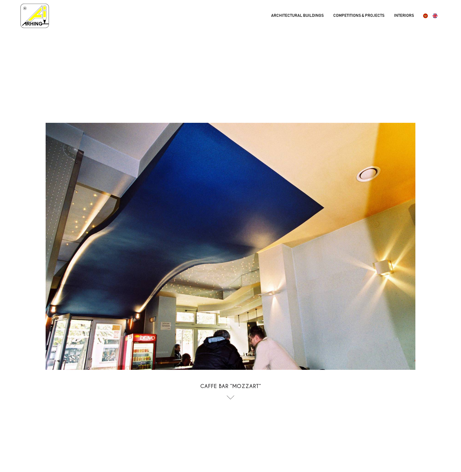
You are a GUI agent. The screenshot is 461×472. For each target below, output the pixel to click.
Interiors (404, 16)
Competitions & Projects (358, 16)
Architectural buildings (297, 16)
